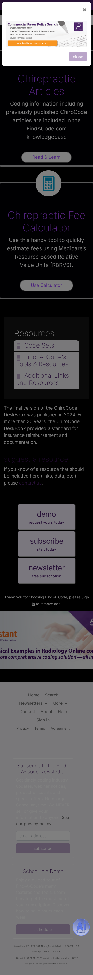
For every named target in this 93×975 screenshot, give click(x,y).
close (78, 56)
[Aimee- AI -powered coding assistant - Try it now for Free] (81, 927)
